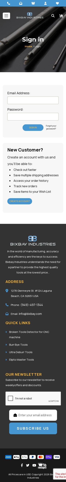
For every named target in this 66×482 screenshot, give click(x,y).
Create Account (19, 201)
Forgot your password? (51, 127)
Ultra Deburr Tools (20, 352)
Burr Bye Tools (18, 345)
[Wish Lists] (57, 3)
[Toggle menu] (6, 16)
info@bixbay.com (30, 314)
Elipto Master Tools (21, 360)
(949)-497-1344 (32, 305)
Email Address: (18, 93)
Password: (15, 109)
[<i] (61, 16)
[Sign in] (45, 3)
